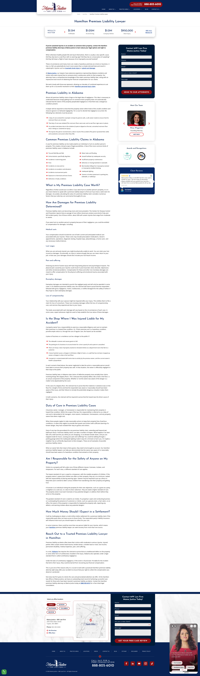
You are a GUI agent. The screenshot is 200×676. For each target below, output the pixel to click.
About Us (111, 9)
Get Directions (52, 630)
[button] (153, 181)
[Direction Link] (91, 621)
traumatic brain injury (72, 68)
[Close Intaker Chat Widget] (195, 626)
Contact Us (155, 9)
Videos (96, 651)
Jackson (61, 604)
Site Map (124, 651)
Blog (146, 9)
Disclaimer (134, 651)
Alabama (55, 551)
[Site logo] (54, 7)
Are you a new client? (129, 73)
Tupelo (51, 604)
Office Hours (52, 632)
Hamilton (84, 14)
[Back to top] (100, 656)
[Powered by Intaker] (186, 672)
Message (125, 79)
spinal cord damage (88, 68)
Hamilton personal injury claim (85, 86)
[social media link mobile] (126, 663)
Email (123, 67)
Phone (124, 60)
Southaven (52, 608)
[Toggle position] (191, 626)
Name (123, 54)
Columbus (64, 608)
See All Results (149, 31)
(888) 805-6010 (85, 583)
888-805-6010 (103, 665)
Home (103, 9)
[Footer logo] (56, 663)
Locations (136, 9)
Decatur (51, 612)
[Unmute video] (172, 626)
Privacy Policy (146, 651)
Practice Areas (123, 9)
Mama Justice (52, 73)
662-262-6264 (53, 627)
